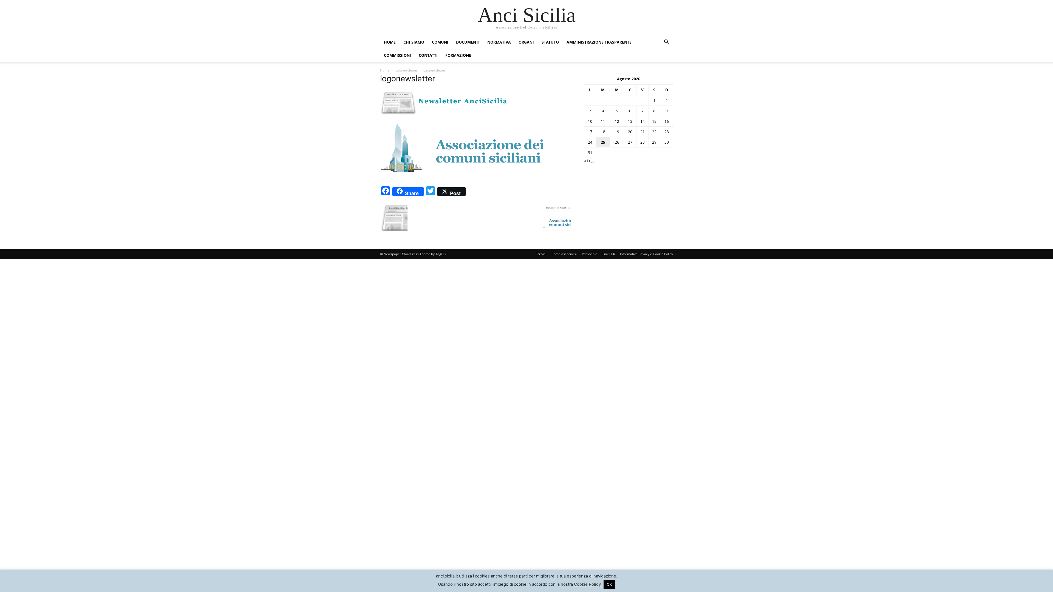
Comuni (440, 42)
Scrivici (541, 254)
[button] (666, 42)
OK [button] (609, 584)
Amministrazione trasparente (599, 42)
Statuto (550, 42)
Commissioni (397, 55)
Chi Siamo (413, 42)
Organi (526, 42)
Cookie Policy (587, 584)
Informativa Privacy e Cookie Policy (646, 254)
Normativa (499, 42)
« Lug (589, 160)
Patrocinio (589, 254)
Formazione (458, 55)
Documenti (468, 42)
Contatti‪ (428, 55)
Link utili (608, 254)
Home (390, 42)
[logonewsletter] (462, 179)
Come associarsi (564, 254)
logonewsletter (406, 70)
